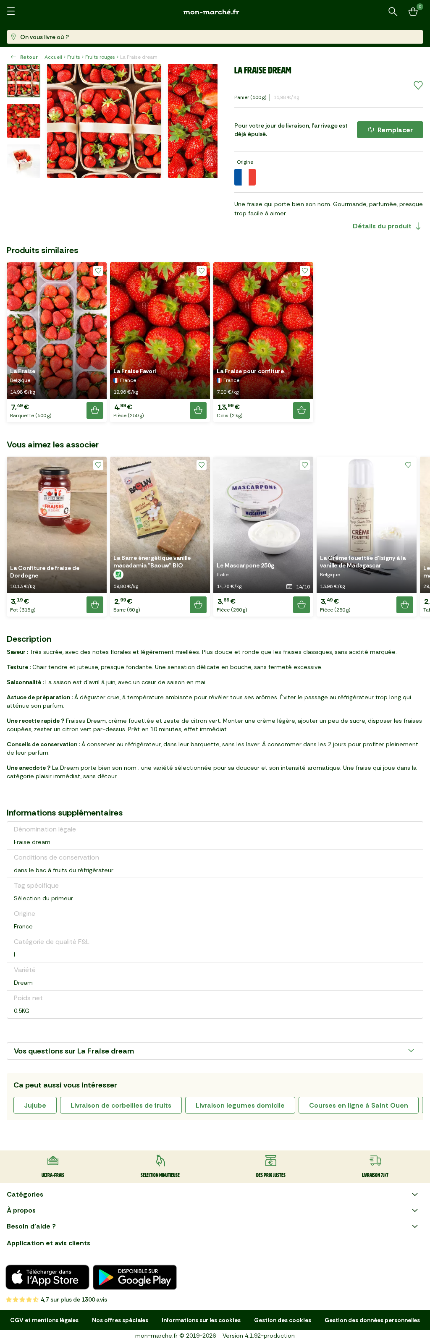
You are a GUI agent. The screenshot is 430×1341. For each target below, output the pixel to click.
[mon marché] (215, 12)
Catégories (25, 1194)
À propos (21, 1210)
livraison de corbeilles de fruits (121, 1105)
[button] (57, 342)
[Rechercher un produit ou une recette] (393, 12)
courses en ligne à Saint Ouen (358, 1105)
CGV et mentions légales (44, 1320)
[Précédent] (58, 120)
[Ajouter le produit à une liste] (418, 86)
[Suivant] (205, 120)
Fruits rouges (100, 57)
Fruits (73, 57)
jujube (35, 1105)
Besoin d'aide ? (31, 1226)
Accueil (53, 57)
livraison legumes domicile (240, 1105)
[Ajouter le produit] (95, 410)
